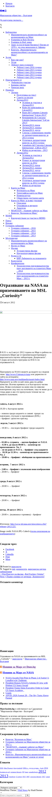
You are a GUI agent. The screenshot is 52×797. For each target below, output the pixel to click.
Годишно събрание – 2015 (23, 231)
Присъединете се (14, 80)
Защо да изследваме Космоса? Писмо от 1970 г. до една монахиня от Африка (30, 46)
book (42, 768)
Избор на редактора (31, 185)
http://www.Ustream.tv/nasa (18, 374)
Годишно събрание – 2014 (23, 233)
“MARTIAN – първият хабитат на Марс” (25, 747)
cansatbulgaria (33, 772)
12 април (19, 776)
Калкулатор (16, 261)
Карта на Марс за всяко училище (26, 200)
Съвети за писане (25, 97)
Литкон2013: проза (31, 125)
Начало (9, 3)
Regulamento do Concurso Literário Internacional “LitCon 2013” (35, 120)
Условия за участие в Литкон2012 (32, 156)
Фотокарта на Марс (26, 190)
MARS (9, 215)
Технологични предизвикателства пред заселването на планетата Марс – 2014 (34, 268)
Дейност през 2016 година (29, 67)
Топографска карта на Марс (30, 193)
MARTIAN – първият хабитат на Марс (29, 210)
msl (13, 569)
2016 (1, 768)
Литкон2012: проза (31, 165)
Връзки (9, 223)
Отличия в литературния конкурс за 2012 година (34, 181)
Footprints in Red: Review (22, 40)
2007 (28, 776)
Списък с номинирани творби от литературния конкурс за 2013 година (36, 135)
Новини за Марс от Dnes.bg (19, 666)
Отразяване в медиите (27, 205)
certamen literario (16, 772)
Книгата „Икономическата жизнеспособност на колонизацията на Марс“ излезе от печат (28, 755)
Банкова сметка (18, 85)
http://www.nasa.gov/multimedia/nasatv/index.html (22, 379)
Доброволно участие (21, 82)
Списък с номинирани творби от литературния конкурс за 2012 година (36, 175)
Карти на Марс (18, 188)
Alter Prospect (8, 768)
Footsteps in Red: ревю (21, 42)
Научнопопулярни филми (29, 253)
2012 (42, 771)
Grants (8, 693)
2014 (46, 768)
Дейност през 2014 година (29, 72)
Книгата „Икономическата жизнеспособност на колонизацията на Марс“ (29, 52)
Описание (21, 203)
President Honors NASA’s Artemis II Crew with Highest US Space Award (27, 684)
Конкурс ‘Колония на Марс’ (24, 213)
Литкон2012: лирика (32, 168)
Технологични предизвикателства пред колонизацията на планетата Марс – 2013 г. (33, 276)
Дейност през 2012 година (29, 77)
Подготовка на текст (26, 95)
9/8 (23, 772)
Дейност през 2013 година (29, 75)
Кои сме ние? (17, 60)
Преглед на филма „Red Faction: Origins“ (23, 574)
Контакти (10, 6)
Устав (13, 62)
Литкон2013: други (31, 130)
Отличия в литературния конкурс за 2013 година (34, 141)
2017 (43, 776)
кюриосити (21, 569)
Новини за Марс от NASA (18, 672)
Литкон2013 (22, 100)
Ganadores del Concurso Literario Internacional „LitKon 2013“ (37, 146)
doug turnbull (17, 768)
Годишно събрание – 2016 (23, 228)
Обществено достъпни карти (30, 198)
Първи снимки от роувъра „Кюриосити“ (22, 576)
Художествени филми (27, 251)
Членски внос (17, 87)
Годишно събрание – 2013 (23, 236)
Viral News (23, 790)
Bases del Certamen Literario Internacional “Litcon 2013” (35, 113)
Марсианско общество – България (16, 15)
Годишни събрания (15, 225)
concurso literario (35, 776)
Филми (14, 248)
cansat (48, 776)
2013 (4, 776)
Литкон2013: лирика (32, 127)
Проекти (10, 90)
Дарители (21, 208)
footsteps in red (5, 772)
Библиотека (11, 32)
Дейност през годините (22, 65)
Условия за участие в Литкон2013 (32, 103)
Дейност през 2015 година (29, 70)
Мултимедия (11, 238)
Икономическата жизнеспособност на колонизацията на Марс (29, 36)
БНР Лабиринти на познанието (31, 258)
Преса (8, 220)
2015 (24, 776)
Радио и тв (16, 256)
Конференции (17, 263)
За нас (8, 57)
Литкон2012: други (31, 170)
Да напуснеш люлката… (11, 20)
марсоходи (16, 566)
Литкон (14, 92)
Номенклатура (23, 195)
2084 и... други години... (31, 768)
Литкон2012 (22, 153)
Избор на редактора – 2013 (34, 150)
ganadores (12, 776)
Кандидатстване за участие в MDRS (28, 218)
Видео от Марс (18, 246)
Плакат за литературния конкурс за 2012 (33, 161)
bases (26, 772)
